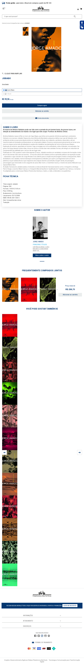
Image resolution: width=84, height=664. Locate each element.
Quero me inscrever (69, 605)
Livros (8, 23)
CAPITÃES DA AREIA (38, 247)
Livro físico (10, 90)
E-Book (9, 94)
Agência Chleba (27, 660)
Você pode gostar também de (42, 309)
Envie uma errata (43, 118)
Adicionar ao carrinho (42, 111)
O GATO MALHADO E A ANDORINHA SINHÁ (41, 248)
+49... (38, 250)
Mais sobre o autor (42, 255)
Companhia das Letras (17, 23)
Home (3, 23)
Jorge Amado (5, 84)
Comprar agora (42, 105)
